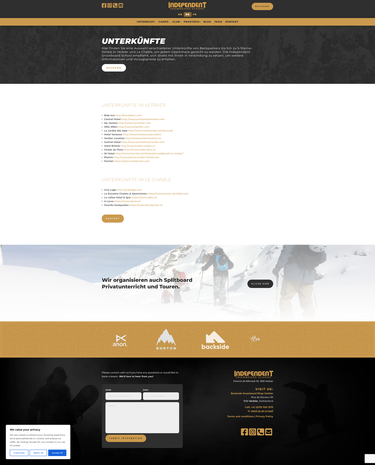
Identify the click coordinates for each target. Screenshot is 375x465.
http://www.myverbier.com (135, 123)
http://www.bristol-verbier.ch (138, 145)
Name (108, 390)
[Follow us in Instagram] (110, 5)
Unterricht (146, 21)
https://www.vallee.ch (144, 197)
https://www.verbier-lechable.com (168, 193)
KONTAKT (113, 218)
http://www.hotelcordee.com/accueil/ (150, 130)
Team (218, 21)
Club (176, 21)
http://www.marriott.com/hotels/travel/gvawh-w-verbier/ (149, 153)
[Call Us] (116, 5)
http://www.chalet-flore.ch (140, 149)
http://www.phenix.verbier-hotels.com (136, 157)
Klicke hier (260, 283)
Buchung (262, 6)
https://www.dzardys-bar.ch (146, 205)
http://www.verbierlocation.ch (143, 138)
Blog (207, 21)
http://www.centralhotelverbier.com (143, 119)
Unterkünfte (133, 41)
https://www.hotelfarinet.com (132, 161)
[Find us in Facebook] (104, 5)
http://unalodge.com (129, 189)
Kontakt (231, 21)
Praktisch (192, 21)
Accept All (57, 453)
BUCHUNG (113, 67)
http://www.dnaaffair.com (133, 126)
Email (146, 390)
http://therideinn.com (129, 115)
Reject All (38, 453)
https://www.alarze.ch (128, 201)
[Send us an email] (121, 5)
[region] (38, 442)
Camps (163, 21)
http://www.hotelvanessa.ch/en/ (142, 134)
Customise (19, 453)
